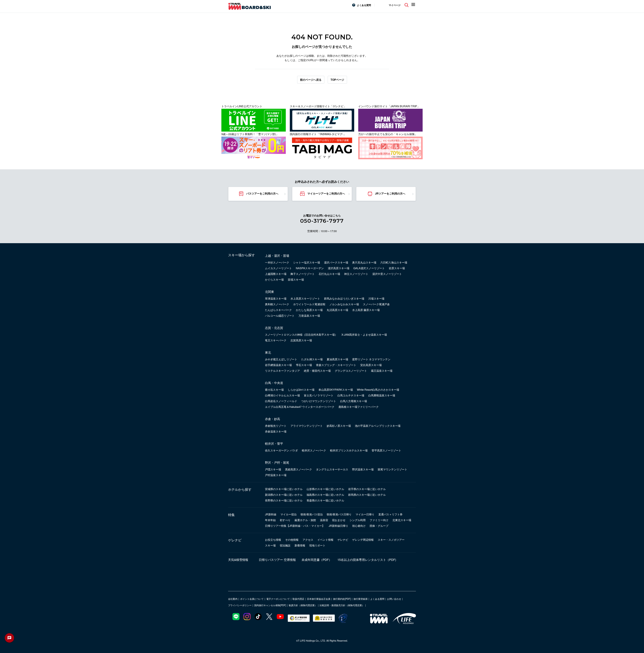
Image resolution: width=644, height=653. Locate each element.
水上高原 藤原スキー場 (366, 310)
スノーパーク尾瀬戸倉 (376, 304)
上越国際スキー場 (275, 274)
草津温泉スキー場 (275, 298)
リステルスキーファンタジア (282, 371)
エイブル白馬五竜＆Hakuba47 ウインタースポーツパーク (299, 407)
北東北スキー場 (401, 520)
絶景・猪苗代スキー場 (317, 371)
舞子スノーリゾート (302, 274)
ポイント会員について (252, 598)
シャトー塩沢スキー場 (306, 262)
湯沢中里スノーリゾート (387, 274)
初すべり (285, 520)
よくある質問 (364, 5)
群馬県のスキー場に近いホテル (367, 495)
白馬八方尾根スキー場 (353, 401)
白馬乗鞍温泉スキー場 (381, 395)
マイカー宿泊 (288, 514)
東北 (268, 352)
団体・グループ (379, 526)
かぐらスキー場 (274, 279)
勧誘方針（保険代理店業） (303, 605)
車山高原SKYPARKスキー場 (335, 390)
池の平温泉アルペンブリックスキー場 (377, 426)
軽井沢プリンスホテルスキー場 (349, 450)
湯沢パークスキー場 (336, 262)
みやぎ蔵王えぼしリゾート (281, 359)
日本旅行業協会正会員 (318, 598)
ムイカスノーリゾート (278, 268)
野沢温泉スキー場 (363, 469)
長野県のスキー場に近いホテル (284, 500)
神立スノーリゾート (356, 274)
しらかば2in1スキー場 (301, 390)
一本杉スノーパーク (277, 262)
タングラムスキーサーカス (332, 469)
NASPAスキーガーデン (310, 268)
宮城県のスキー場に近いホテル (284, 489)
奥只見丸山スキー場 (364, 262)
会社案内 (232, 598)
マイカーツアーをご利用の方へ (326, 193)
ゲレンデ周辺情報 (363, 540)
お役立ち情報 (273, 540)
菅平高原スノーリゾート (386, 450)
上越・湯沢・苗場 (277, 255)
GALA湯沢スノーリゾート (369, 268)
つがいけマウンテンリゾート (318, 401)
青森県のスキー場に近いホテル (325, 500)
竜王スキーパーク (275, 340)
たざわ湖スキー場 (312, 359)
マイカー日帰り (365, 514)
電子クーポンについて (278, 598)
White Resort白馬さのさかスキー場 (378, 390)
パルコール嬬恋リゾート (279, 316)
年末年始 (270, 520)
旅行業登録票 (361, 598)
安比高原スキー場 (371, 365)
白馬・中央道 (274, 382)
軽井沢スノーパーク (314, 450)
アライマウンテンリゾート (306, 426)
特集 (231, 514)
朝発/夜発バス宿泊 (312, 514)
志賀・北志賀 (274, 327)
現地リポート (317, 545)
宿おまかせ (338, 520)
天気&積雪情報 (238, 559)
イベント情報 (325, 540)
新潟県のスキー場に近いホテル (284, 495)
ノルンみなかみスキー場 (344, 304)
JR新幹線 (270, 514)
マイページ (394, 5)
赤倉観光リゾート (275, 426)
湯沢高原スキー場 (338, 268)
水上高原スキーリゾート (305, 298)
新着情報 (299, 545)
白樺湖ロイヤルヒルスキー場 (282, 395)
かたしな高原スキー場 (309, 310)
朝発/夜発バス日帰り (339, 514)
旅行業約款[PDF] (342, 598)
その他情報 (292, 540)
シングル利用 (358, 520)
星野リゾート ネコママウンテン (371, 359)
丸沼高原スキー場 (337, 310)
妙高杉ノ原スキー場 (339, 426)
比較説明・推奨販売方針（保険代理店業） (342, 605)
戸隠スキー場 (273, 469)
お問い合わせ (394, 598)
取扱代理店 (298, 598)
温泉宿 (324, 520)
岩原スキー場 (397, 268)
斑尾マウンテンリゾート (392, 469)
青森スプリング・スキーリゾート (336, 365)
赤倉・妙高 (272, 419)
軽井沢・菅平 (274, 443)
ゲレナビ (234, 540)
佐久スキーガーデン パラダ (281, 450)
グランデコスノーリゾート (351, 371)
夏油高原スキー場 (337, 359)
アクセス (308, 540)
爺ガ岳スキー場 (274, 390)
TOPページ (337, 80)
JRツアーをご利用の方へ (390, 193)
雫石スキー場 (304, 365)
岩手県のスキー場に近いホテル (367, 489)
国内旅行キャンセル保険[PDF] (270, 605)
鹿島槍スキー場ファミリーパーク (358, 407)
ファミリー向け (379, 520)
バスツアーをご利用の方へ (262, 193)
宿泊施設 (285, 545)
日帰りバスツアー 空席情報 (277, 559)
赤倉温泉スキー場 (275, 431)
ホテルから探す (240, 489)
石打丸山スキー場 (329, 274)
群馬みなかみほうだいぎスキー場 (344, 298)
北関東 (269, 291)
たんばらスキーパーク (278, 310)
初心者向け (359, 526)
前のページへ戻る (310, 80)
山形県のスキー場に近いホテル (325, 489)
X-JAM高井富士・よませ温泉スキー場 (364, 334)
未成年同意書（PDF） (317, 559)
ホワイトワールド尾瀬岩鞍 (309, 304)
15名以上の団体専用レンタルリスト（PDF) (366, 559)
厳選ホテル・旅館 (305, 520)
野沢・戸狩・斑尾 (277, 462)
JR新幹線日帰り (338, 526)
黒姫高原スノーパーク (298, 469)
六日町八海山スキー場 (393, 262)
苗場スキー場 (296, 279)
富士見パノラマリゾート (318, 395)
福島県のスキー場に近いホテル (325, 495)
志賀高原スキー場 (301, 340)
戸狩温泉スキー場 (275, 475)
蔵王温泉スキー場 (381, 371)
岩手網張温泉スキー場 (278, 365)
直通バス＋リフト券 (390, 514)
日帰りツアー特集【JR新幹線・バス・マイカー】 (295, 526)
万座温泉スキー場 (309, 316)
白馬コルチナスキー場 (350, 395)
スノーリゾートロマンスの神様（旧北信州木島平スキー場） (301, 334)
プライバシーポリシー (240, 605)
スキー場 (270, 545)
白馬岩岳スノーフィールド (281, 401)
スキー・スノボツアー (391, 540)
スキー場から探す (241, 255)
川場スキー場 (376, 298)
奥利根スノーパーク (277, 304)
